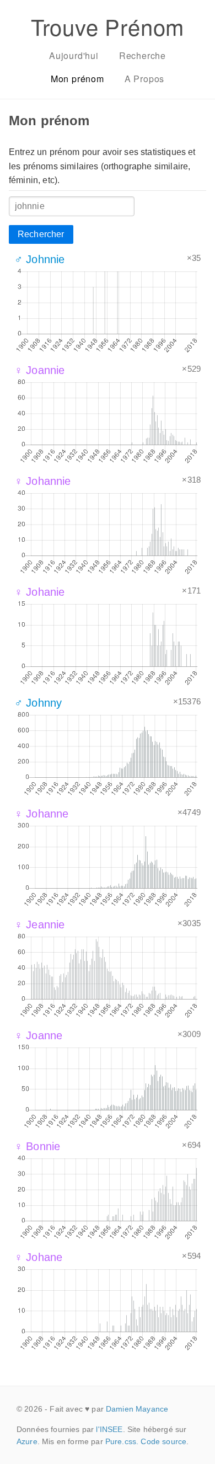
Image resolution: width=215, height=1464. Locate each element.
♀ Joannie (39, 370)
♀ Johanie (39, 592)
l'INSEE (109, 1429)
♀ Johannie (42, 481)
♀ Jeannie (39, 924)
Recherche (142, 55)
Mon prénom (77, 78)
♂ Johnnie (39, 259)
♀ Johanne (41, 814)
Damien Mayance (137, 1408)
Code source (163, 1441)
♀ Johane (38, 1257)
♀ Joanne (38, 1035)
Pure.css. (121, 1441)
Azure (27, 1441)
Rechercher (41, 234)
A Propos (144, 78)
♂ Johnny (38, 703)
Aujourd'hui (74, 55)
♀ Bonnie (37, 1146)
